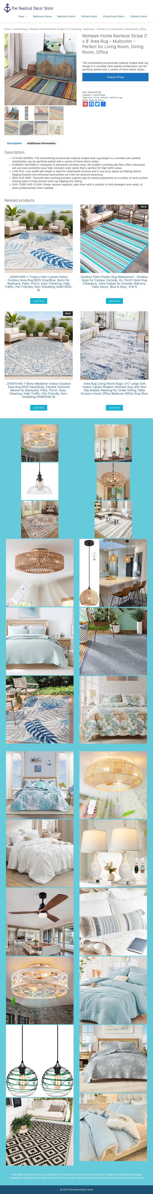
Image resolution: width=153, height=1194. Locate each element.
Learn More (38, 301)
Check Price (115, 77)
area (90, 97)
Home (7, 29)
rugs (120, 97)
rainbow (113, 97)
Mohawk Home (96, 100)
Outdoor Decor (138, 16)
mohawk (104, 97)
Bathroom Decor (42, 16)
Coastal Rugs (20, 29)
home (96, 97)
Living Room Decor (114, 16)
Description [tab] (14, 143)
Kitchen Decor (89, 16)
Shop (21, 16)
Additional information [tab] (41, 143)
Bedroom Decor (66, 16)
